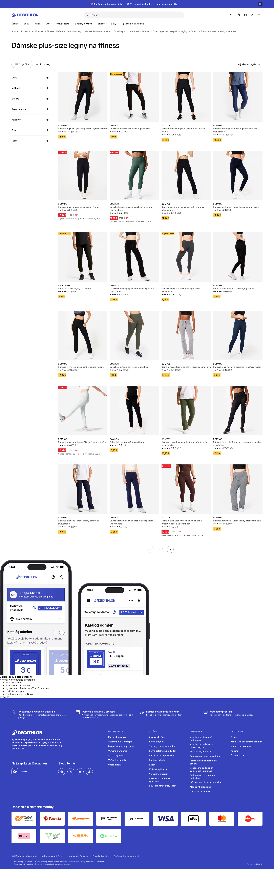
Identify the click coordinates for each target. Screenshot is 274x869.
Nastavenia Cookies (78, 856)
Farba (15, 140)
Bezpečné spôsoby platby (121, 746)
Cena (14, 77)
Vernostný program (158, 774)
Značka (15, 98)
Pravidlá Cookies (100, 856)
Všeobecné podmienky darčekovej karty (201, 745)
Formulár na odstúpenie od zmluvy (203, 762)
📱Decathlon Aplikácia (133, 23)
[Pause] (260, 4)
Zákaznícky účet (157, 737)
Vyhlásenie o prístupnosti (24, 856)
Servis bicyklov (156, 741)
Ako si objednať (116, 755)
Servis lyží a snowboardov (162, 746)
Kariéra (234, 751)
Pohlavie (16, 119)
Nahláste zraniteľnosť (52, 856)
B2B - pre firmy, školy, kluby (162, 785)
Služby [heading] (153, 731)
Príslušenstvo (63, 23)
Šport (14, 130)
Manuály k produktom (200, 787)
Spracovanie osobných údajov (205, 756)
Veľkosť (16, 88)
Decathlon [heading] (237, 731)
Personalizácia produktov (161, 755)
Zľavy (114, 23)
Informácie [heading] (196, 731)
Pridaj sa (4, 697)
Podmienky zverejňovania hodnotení (202, 776)
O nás (234, 737)
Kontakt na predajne (241, 746)
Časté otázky (114, 764)
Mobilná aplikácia (158, 769)
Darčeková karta (157, 760)
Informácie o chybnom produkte (206, 782)
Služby (101, 23)
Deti (48, 23)
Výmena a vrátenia (117, 751)
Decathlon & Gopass (200, 791)
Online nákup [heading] (115, 731)
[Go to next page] (170, 549)
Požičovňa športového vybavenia (160, 780)
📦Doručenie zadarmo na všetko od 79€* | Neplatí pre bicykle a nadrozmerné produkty (134, 4)
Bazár (152, 764)
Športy (15, 23)
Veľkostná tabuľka (117, 760)
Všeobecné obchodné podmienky (201, 738)
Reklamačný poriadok (200, 751)
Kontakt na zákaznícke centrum (246, 741)
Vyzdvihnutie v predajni (120, 741)
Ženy (26, 23)
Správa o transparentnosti (127, 856)
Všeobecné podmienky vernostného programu (201, 769)
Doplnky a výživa (83, 23)
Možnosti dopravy (117, 737)
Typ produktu (19, 109)
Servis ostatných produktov (162, 751)
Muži (37, 23)
